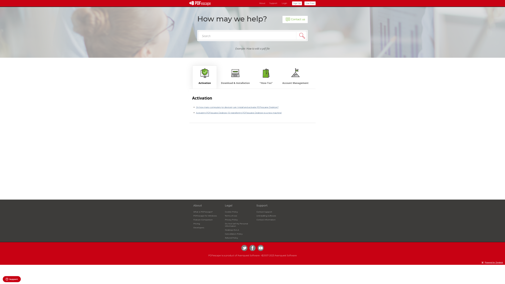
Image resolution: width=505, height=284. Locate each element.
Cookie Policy (231, 212)
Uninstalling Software (266, 216)
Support (273, 3)
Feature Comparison (203, 220)
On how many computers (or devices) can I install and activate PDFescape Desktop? (237, 107)
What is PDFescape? (203, 212)
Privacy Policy (231, 220)
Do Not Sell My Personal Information (236, 224)
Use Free (310, 3)
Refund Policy (231, 238)
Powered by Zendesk (494, 262)
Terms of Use (231, 216)
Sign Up (297, 3)
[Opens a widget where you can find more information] (12, 279)
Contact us (298, 19)
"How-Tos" (266, 83)
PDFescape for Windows (205, 216)
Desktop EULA (232, 230)
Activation (205, 83)
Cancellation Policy (234, 234)
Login (284, 3)
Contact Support (264, 212)
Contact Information (266, 220)
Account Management (295, 83)
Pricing (196, 223)
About (262, 3)
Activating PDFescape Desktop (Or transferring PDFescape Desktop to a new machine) (239, 112)
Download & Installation (235, 83)
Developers (198, 227)
